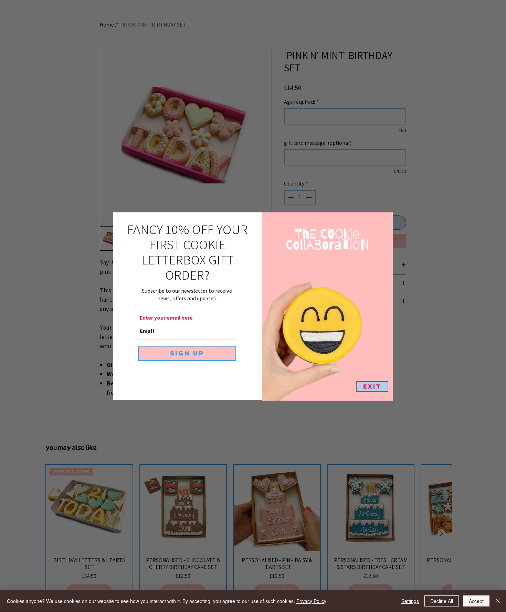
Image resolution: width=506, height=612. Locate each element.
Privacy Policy (311, 601)
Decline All (441, 601)
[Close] (498, 600)
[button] (372, 386)
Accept (476, 601)
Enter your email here (166, 318)
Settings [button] (410, 601)
